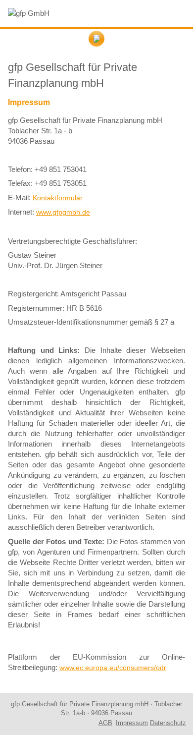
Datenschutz (168, 723)
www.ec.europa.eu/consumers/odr (112, 668)
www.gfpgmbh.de (63, 212)
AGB (105, 723)
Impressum (132, 723)
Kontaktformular (58, 198)
